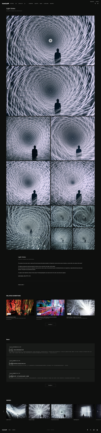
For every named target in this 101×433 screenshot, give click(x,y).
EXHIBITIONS (31, 3)
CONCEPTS (36, 3)
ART (16, 3)
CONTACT (97, 1)
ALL (24, 3)
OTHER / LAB (20, 3)
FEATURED (12, 3)
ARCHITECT (52, 3)
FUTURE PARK (46, 3)
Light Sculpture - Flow (22, 275)
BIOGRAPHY (92, 1)
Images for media (21, 284)
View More (50, 324)
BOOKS (41, 3)
